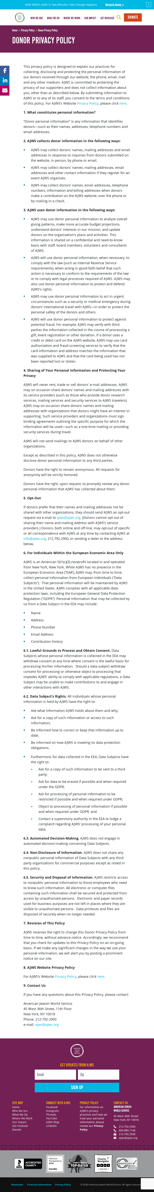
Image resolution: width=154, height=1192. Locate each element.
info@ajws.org (34, 538)
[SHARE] (4, 71)
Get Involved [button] (107, 18)
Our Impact (19, 1122)
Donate (133, 17)
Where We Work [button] (71, 18)
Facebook (52, 1107)
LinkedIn (51, 1126)
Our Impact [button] (90, 18)
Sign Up (77, 1088)
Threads (51, 1114)
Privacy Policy (88, 103)
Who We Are (20, 1111)
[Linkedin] (4, 81)
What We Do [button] (53, 18)
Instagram (52, 1111)
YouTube (51, 1118)
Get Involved (20, 1126)
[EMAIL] (4, 91)
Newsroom (17, 1184)
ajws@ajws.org (68, 517)
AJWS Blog (52, 1122)
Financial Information (39, 1184)
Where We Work (22, 1118)
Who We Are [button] (36, 18)
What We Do (20, 1114)
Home (16, 1107)
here (123, 103)
